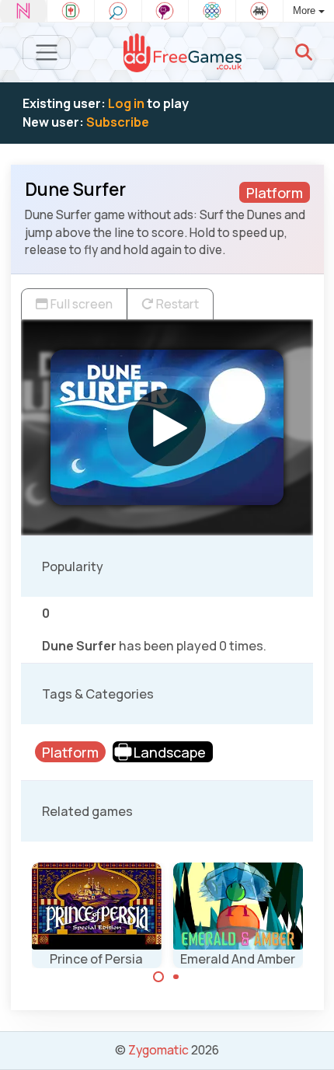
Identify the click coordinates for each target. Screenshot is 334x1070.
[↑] (311, 1040)
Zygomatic (158, 1049)
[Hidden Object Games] (118, 11)
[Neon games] (23, 11)
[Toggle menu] (47, 52)
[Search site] (303, 52)
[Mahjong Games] (70, 11)
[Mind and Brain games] (165, 11)
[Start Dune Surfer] (167, 427)
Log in (126, 103)
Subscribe (117, 122)
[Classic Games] (259, 11)
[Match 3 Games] (212, 11)
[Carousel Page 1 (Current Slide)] (158, 976)
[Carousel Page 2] (176, 976)
